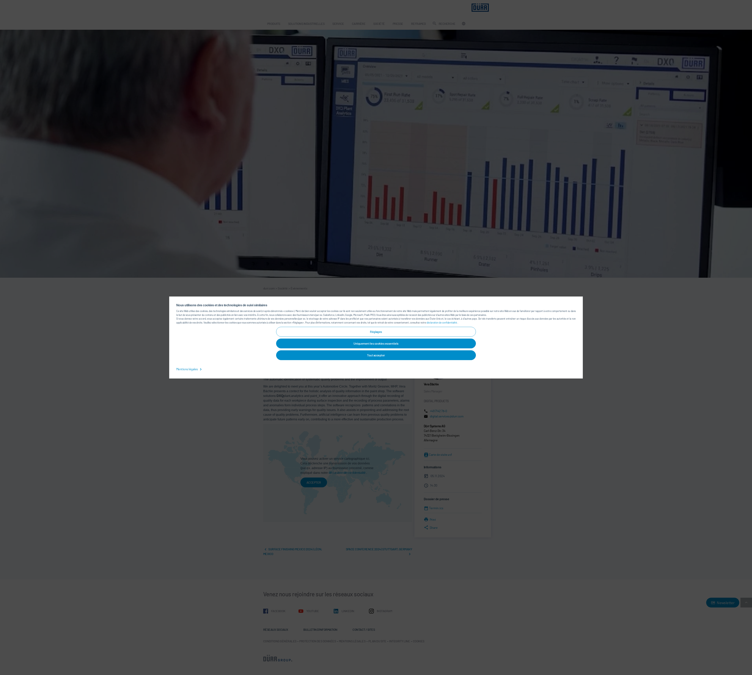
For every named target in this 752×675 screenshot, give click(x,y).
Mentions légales (187, 369)
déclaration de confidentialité (442, 322)
